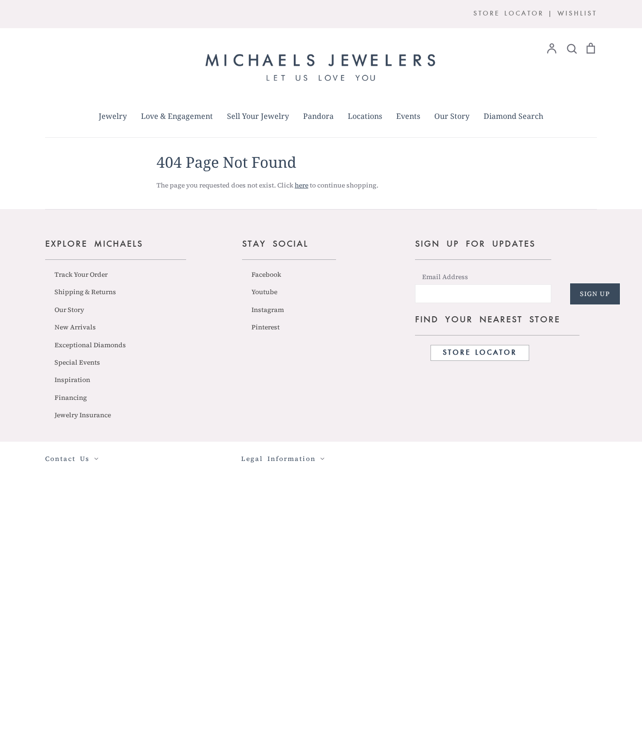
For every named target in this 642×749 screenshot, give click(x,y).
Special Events (77, 362)
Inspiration (72, 379)
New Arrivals (75, 327)
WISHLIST (577, 13)
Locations (365, 116)
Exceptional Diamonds (90, 345)
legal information (280, 458)
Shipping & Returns (85, 291)
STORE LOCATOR (508, 13)
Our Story (452, 116)
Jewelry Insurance (83, 415)
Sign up (595, 293)
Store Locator (480, 353)
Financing (71, 397)
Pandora (318, 116)
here (301, 185)
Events (408, 116)
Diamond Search (513, 116)
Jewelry (113, 116)
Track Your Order (81, 274)
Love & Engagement (177, 116)
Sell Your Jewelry (258, 116)
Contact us (69, 458)
